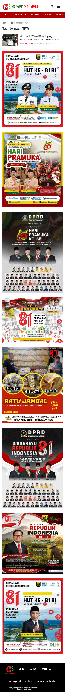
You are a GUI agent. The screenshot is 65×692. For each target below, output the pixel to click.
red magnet (27, 43)
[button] (52, 6)
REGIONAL (19, 15)
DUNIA (48, 15)
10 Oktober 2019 (43, 43)
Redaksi (28, 681)
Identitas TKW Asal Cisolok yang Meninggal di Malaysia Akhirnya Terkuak (40, 37)
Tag (11, 22)
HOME (6, 15)
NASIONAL (36, 15)
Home (5, 22)
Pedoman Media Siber (46, 681)
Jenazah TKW (22, 22)
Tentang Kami (15, 681)
